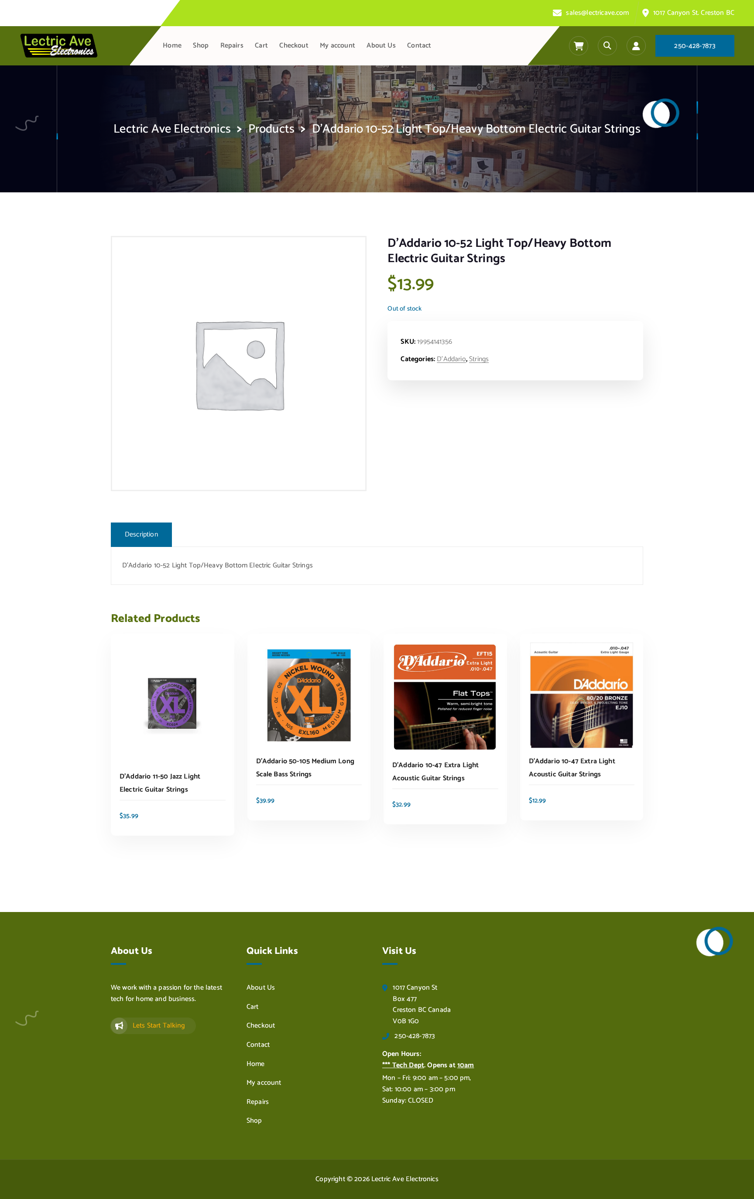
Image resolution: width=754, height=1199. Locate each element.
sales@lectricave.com (597, 13)
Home (172, 45)
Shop (201, 45)
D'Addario (451, 359)
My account (337, 45)
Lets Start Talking (159, 1026)
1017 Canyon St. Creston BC (693, 13)
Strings (479, 359)
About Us (381, 45)
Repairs (231, 45)
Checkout (293, 45)
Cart (261, 45)
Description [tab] (141, 534)
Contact (419, 45)
